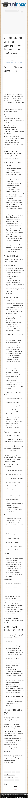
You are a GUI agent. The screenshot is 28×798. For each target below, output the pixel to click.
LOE (14, 772)
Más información (22, 797)
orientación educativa (9, 777)
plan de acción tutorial (9, 780)
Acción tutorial (8, 772)
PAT (17, 777)
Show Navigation (22, 12)
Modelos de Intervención (10, 774)
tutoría (17, 780)
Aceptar (16, 797)
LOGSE (19, 772)
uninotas (7, 58)
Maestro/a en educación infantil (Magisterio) (14, 62)
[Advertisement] (14, 23)
